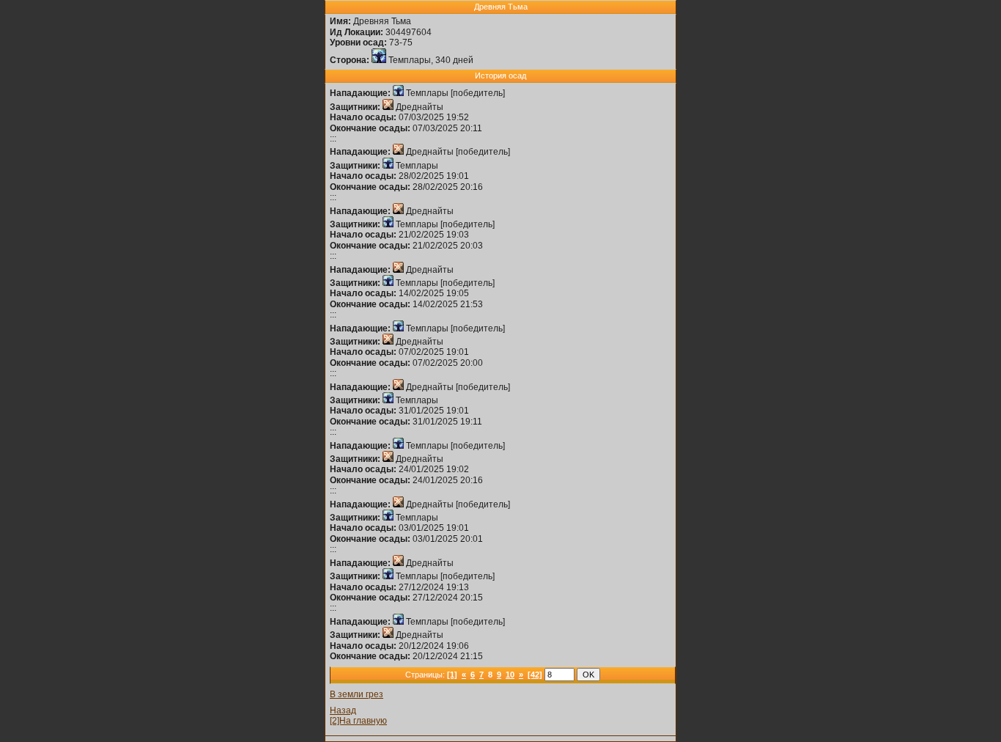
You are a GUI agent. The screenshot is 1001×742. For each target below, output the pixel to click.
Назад (343, 710)
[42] (535, 674)
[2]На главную (358, 721)
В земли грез (356, 694)
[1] (452, 674)
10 (510, 674)
